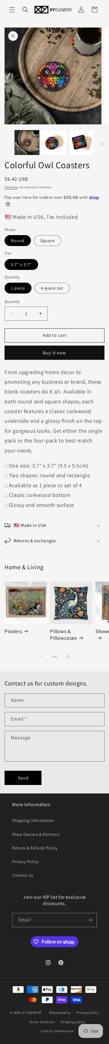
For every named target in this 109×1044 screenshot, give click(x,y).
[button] (12, 9)
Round (18, 240)
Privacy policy (88, 1012)
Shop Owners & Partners (35, 834)
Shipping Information (33, 820)
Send (23, 778)
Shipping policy (73, 1022)
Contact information (57, 1031)
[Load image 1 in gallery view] (27, 142)
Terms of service (42, 1022)
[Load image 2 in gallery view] (54, 142)
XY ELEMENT (32, 1012)
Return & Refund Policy (34, 848)
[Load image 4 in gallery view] (82, 142)
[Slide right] (102, 144)
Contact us (22, 875)
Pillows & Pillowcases (63, 634)
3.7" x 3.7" (21, 264)
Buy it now (54, 353)
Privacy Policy (25, 861)
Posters (13, 631)
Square (47, 240)
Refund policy (60, 1012)
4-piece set (52, 288)
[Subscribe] (90, 920)
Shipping (11, 187)
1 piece (18, 288)
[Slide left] (6, 144)
